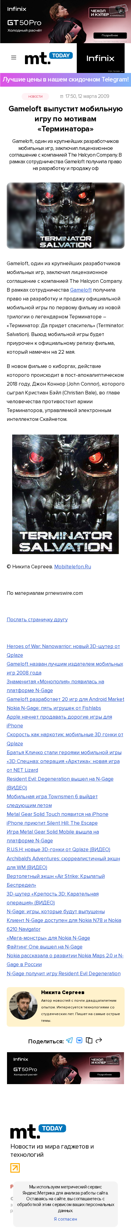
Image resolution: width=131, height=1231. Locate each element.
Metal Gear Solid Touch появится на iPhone (57, 814)
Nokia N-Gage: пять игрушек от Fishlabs (54, 708)
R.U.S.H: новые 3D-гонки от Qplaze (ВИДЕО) (58, 849)
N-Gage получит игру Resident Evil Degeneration (64, 973)
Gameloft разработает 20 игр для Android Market (65, 699)
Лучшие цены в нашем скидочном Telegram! (65, 79)
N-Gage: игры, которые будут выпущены (56, 911)
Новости (35, 97)
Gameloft (81, 290)
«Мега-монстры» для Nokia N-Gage (48, 938)
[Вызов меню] (14, 58)
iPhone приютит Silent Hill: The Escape (52, 823)
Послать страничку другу (37, 619)
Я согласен (65, 1219)
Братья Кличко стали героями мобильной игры (64, 752)
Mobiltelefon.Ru (72, 566)
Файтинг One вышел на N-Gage (45, 947)
